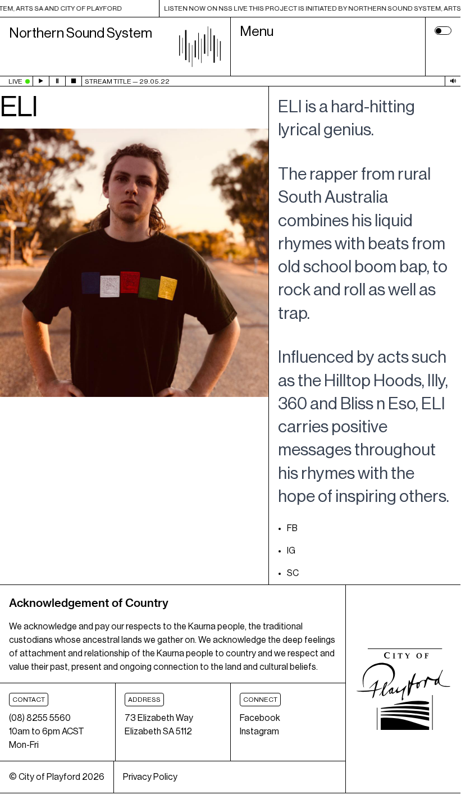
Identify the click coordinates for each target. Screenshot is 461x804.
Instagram (259, 731)
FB (292, 528)
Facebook (260, 718)
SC (293, 573)
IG (291, 550)
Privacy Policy (150, 777)
